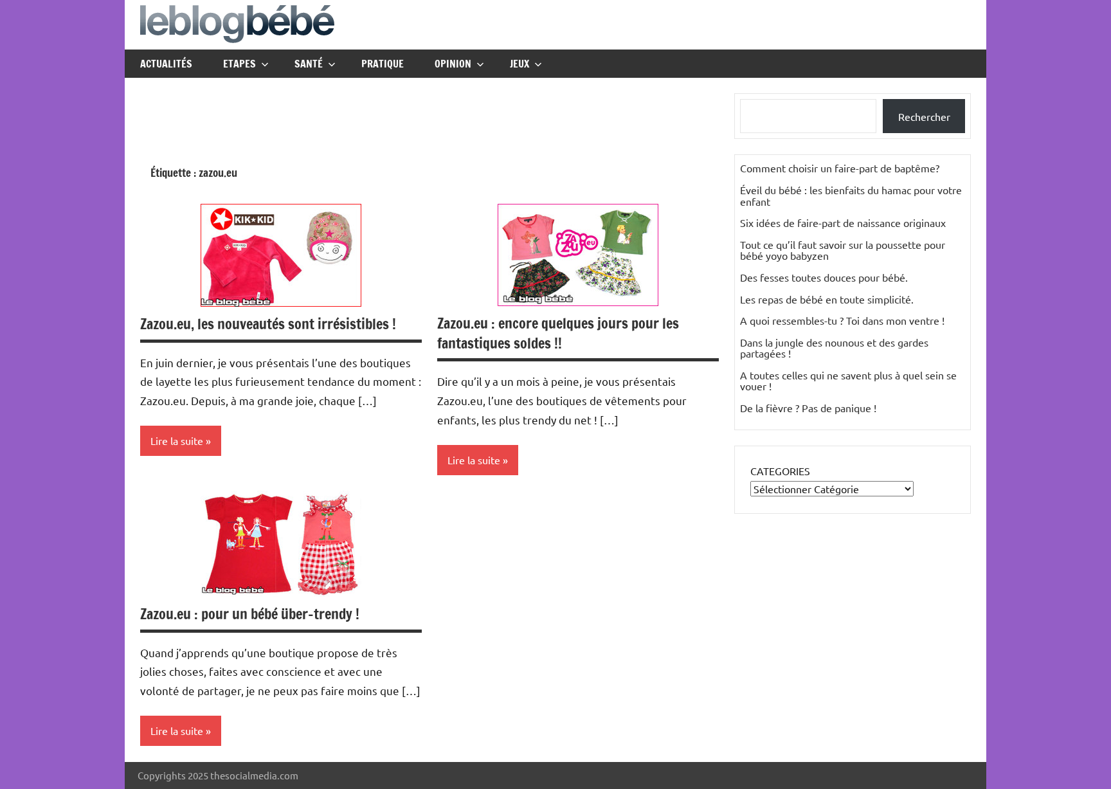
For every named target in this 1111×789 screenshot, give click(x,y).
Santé (308, 64)
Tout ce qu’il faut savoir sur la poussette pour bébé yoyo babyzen (842, 250)
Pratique (382, 64)
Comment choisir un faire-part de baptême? (839, 167)
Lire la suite (176, 440)
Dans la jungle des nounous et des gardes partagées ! (834, 348)
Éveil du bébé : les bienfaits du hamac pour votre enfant (851, 195)
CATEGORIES (780, 470)
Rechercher (924, 116)
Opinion (453, 64)
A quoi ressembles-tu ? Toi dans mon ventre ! (842, 320)
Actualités (166, 64)
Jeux (519, 64)
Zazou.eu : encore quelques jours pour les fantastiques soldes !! (558, 333)
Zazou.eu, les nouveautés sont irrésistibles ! (268, 324)
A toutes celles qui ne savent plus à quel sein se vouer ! (848, 380)
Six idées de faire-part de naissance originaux (843, 222)
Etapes (239, 64)
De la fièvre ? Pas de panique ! (808, 407)
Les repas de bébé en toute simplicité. (827, 299)
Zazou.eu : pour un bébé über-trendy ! (249, 614)
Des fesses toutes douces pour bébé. (824, 277)
